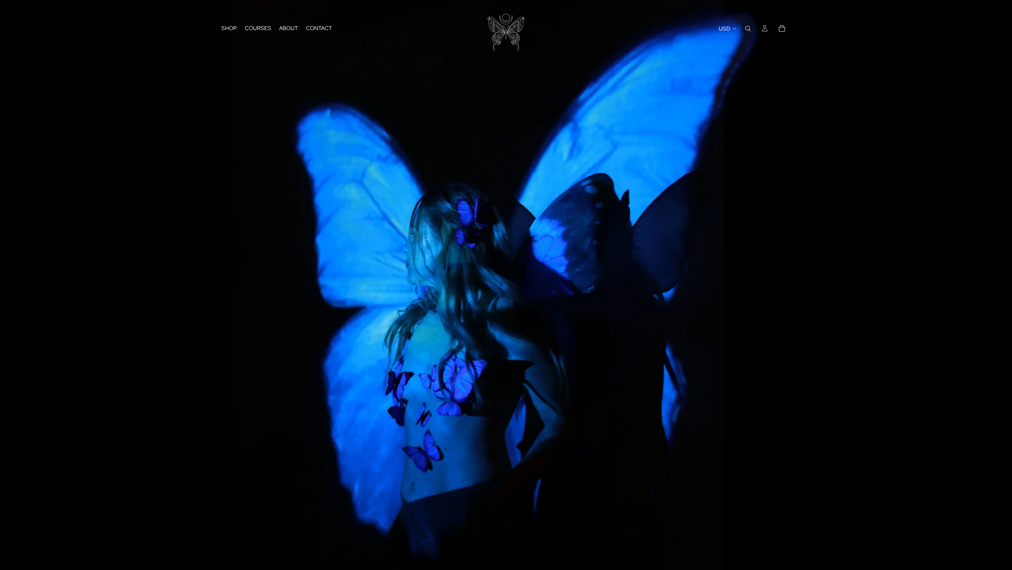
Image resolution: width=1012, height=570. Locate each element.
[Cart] (782, 28)
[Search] (748, 28)
